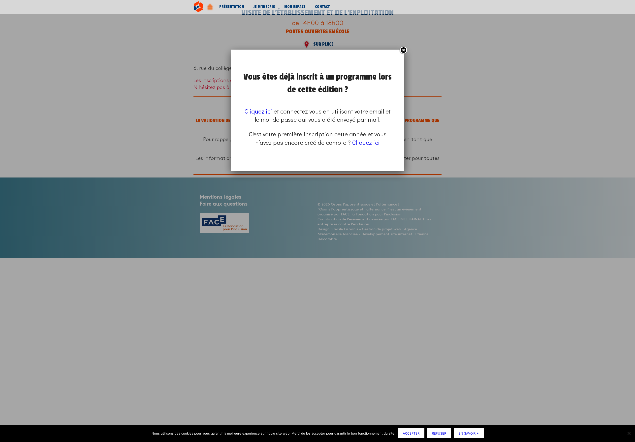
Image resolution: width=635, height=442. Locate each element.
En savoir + (469, 433)
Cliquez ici (258, 111)
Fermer (403, 50)
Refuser (439, 433)
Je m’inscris (264, 6)
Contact (322, 6)
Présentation (231, 6)
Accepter (411, 433)
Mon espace (295, 6)
